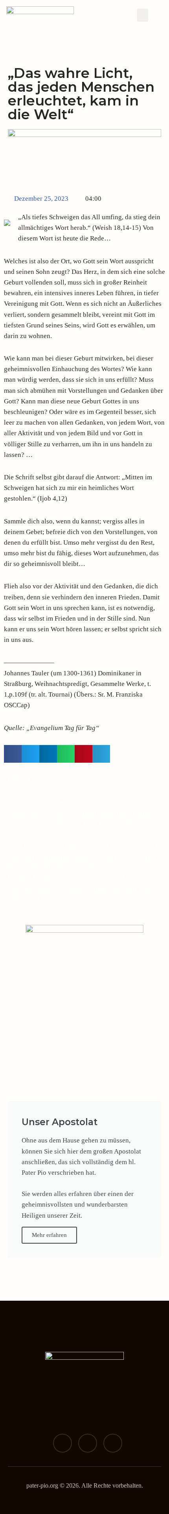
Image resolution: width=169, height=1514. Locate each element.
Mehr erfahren (49, 1235)
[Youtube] (112, 1443)
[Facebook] (62, 1443)
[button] (142, 15)
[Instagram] (87, 1443)
